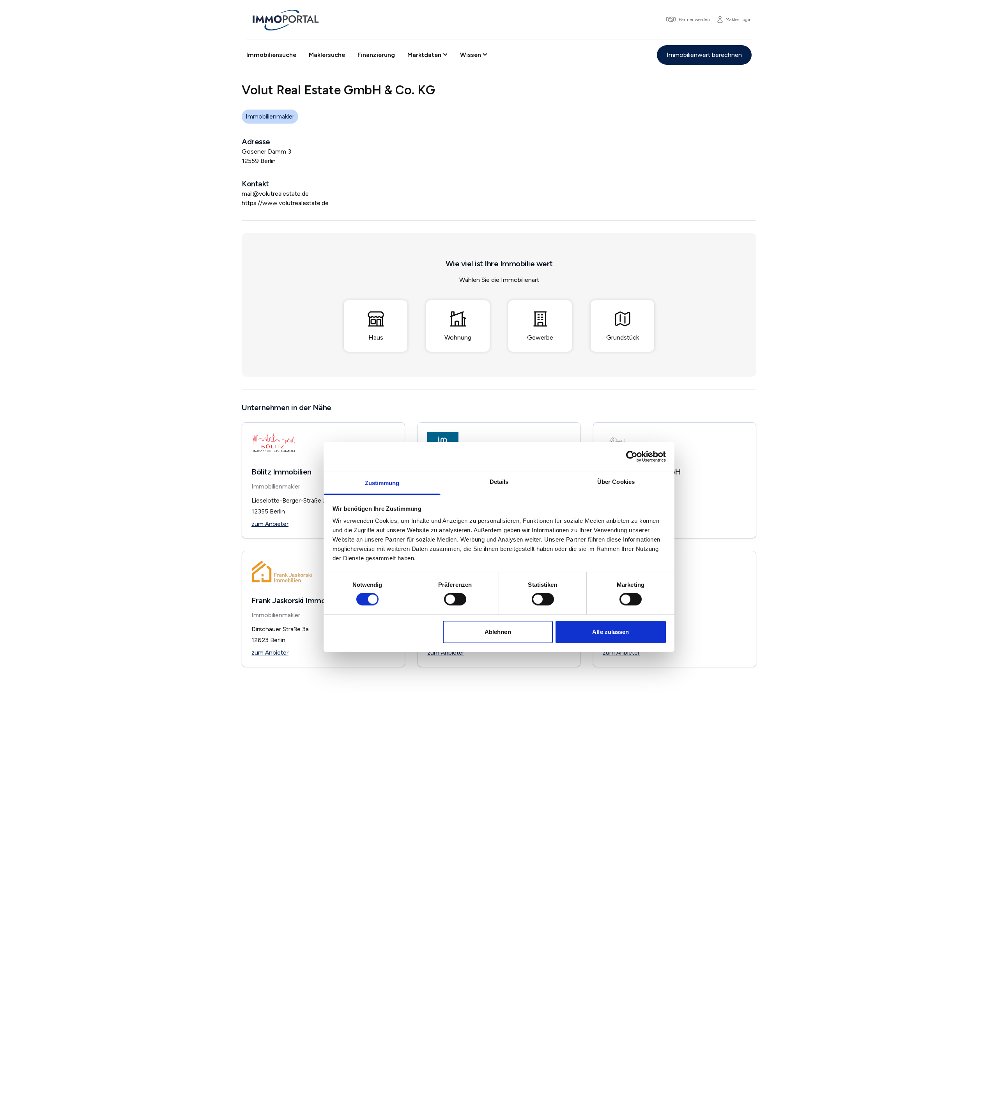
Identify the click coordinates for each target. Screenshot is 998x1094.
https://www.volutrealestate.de (285, 203)
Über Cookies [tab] (616, 481)
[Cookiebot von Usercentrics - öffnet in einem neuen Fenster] (632, 456)
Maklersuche (327, 54)
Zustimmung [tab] (382, 483)
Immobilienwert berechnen (704, 54)
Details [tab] (499, 481)
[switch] (455, 599)
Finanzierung (376, 54)
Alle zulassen (610, 631)
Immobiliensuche (271, 54)
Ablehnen (498, 631)
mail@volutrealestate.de (275, 193)
